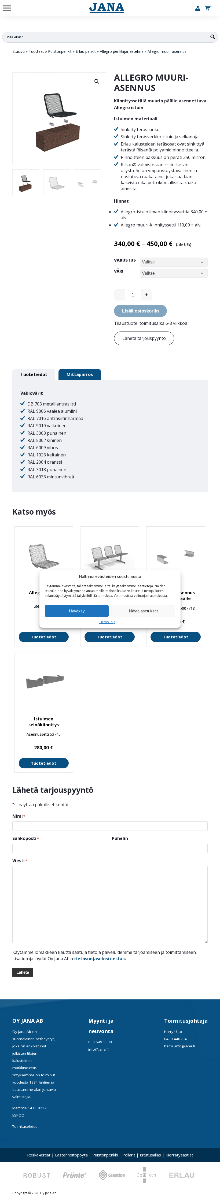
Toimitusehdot (24, 1126)
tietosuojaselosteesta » (100, 959)
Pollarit (128, 1155)
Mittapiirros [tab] (80, 374)
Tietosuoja (107, 622)
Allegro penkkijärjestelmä (122, 51)
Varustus (125, 260)
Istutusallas (150, 1155)
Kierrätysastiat (179, 1155)
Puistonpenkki (105, 1155)
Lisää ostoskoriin (140, 311)
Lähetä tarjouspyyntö (144, 338)
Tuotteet (36, 51)
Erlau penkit (86, 51)
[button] (97, 81)
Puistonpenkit (60, 51)
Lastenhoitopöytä (71, 1155)
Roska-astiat (38, 1155)
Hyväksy (77, 611)
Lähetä (22, 972)
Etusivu (18, 51)
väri (118, 271)
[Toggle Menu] (7, 7)
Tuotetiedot (43, 636)
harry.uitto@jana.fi (179, 1046)
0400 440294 (175, 1038)
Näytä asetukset (143, 611)
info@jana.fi (98, 1049)
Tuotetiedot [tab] (33, 374)
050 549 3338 (100, 1042)
